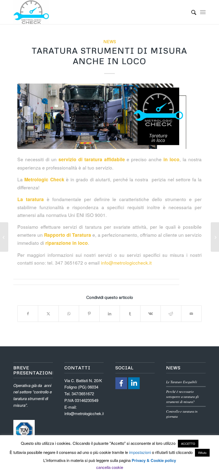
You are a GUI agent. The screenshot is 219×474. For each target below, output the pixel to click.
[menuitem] (191, 12)
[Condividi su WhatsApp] (69, 314)
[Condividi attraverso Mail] (191, 314)
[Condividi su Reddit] (171, 314)
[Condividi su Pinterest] (89, 314)
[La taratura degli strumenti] (4, 237)
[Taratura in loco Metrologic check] (109, 116)
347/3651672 (83, 393)
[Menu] (203, 12)
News (109, 41)
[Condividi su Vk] (150, 314)
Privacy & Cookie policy (154, 460)
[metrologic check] (31, 12)
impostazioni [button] (140, 452)
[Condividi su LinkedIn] (110, 314)
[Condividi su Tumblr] (130, 314)
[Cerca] (191, 12)
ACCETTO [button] (188, 443)
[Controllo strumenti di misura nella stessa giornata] (215, 237)
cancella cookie (109, 467)
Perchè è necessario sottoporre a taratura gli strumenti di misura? (182, 396)
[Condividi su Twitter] (48, 314)
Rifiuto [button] (202, 452)
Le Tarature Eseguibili (181, 381)
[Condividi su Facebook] (28, 314)
